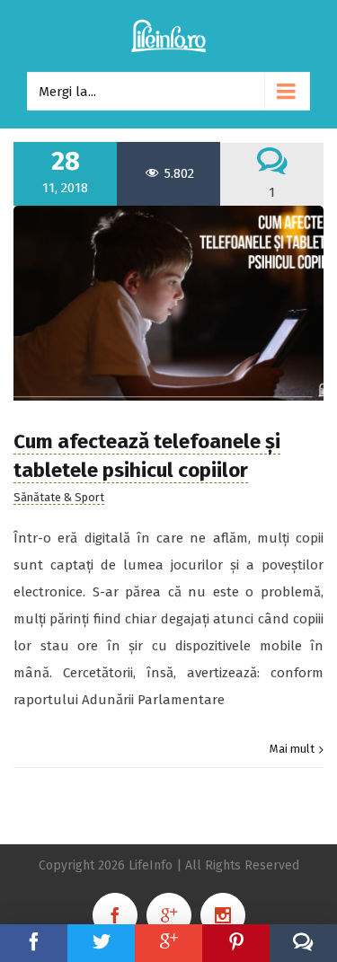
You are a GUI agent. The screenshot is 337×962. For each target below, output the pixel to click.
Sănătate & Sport (58, 497)
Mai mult (292, 748)
